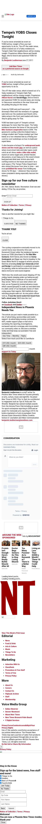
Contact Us (9, 691)
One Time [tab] (6, 336)
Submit (11, 808)
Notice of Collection (9, 205)
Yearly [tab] (23, 336)
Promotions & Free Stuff (15, 670)
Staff (7, 697)
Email (4, 196)
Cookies (16, 725)
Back (3, 808)
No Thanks (5, 789)
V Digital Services (12, 720)
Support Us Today (9, 352)
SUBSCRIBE (8, 224)
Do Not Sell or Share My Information (16, 744)
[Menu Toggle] (3, 16)
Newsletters (10, 655)
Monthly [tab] (15, 336)
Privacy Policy (10, 676)
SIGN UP (7, 202)
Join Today (5, 786)
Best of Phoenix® (9, 781)
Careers (8, 688)
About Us (9, 685)
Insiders (5, 778)
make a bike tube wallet (26, 152)
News (7, 641)
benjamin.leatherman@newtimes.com (17, 420)
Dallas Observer (11, 709)
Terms (21, 205)
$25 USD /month (24, 343)
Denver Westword (12, 712)
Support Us (31, 16)
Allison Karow (7, 98)
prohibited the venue (14, 169)
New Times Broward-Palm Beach (18, 717)
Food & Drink (10, 643)
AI (30, 725)
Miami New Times (12, 715)
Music (7, 649)
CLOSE (5, 240)
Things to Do (7, 776)
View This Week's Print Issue (13, 633)
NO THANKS (21, 224)
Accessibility (24, 725)
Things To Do (10, 652)
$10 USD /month (9, 343)
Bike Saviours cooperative (12, 130)
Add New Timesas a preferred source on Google (16, 67)
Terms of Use (10, 673)
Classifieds (9, 667)
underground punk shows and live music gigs (21, 146)
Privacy (28, 205)
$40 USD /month (9, 346)
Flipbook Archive (12, 694)
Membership (10, 699)
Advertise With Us (12, 664)
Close (3, 822)
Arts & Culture (11, 646)
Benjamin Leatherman (13, 60)
